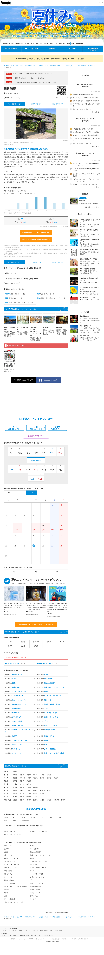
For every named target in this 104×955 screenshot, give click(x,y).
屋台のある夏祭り (36, 852)
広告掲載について (66, 939)
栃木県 (23, 646)
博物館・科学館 (35, 890)
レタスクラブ (5, 935)
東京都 (23, 642)
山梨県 (15, 781)
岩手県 (29, 775)
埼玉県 (62, 642)
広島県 (15, 794)
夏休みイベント (9, 846)
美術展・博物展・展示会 (38, 868)
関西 (60, 43)
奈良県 (35, 790)
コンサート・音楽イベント (38, 861)
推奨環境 (31, 939)
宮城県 (15, 775)
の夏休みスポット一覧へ (15, 294)
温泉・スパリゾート (12, 97)
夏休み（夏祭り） (44, 930)
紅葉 (51, 930)
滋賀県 (49, 790)
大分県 (42, 800)
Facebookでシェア (50, 380)
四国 (72, 43)
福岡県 (15, 800)
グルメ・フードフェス (11, 858)
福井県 (29, 784)
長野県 (22, 781)
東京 (41, 43)
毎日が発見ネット (48, 935)
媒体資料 (58, 939)
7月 (36, 572)
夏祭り (53, 48)
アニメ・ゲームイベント (11, 864)
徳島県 (29, 797)
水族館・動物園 (9, 880)
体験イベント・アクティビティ (40, 855)
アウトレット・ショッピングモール (15, 886)
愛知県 (15, 787)
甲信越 (46, 43)
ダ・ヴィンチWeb (14, 935)
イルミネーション (58, 930)
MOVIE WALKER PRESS (36, 935)
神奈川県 (7, 93)
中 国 (6, 794)
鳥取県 (35, 794)
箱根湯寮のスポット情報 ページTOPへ (57, 912)
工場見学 (6, 890)
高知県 (35, 797)
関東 (37, 43)
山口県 (29, 794)
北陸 (55, 43)
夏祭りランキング (9, 831)
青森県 (22, 775)
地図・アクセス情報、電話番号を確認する (36, 240)
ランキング (15, 663)
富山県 (22, 784)
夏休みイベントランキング (38, 831)
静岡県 (35, 787)
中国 (68, 43)
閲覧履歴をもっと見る (92, 207)
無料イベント (8, 855)
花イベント (33, 864)
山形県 (42, 775)
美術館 (6, 893)
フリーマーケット (9, 861)
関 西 (6, 790)
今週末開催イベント (93, 49)
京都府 (22, 790)
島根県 (42, 794)
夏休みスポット (9, 874)
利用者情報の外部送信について (85, 939)
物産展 (32, 858)
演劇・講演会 (8, 871)
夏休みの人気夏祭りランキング (16, 657)
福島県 (49, 775)
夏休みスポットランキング (12, 834)
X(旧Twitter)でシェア (25, 380)
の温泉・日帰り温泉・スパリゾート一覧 (51, 298)
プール (73, 48)
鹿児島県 (56, 800)
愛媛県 (22, 797)
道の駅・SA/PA (35, 893)
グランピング (8, 877)
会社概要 (74, 939)
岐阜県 (22, 787)
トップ (14, 104)
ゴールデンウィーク (28, 930)
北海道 (27, 43)
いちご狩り (14, 930)
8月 (57, 572)
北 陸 (6, 784)
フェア (32, 871)
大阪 (64, 43)
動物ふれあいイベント (11, 868)
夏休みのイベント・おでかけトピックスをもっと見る (36, 625)
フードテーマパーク (36, 899)
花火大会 (36, 930)
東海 (51, 43)
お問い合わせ (38, 939)
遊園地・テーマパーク (37, 877)
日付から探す (12, 48)
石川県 (15, 784)
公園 (5, 896)
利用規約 (13, 939)
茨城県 (36, 646)
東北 (32, 43)
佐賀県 (22, 800)
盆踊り (6, 852)
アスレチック (34, 896)
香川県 (15, 797)
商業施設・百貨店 (36, 886)
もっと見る (95, 112)
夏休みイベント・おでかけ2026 (13, 43)
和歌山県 (43, 790)
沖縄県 (63, 800)
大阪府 (15, 790)
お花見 (20, 930)
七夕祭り (6, 849)
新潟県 (29, 781)
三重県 (29, 787)
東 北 (6, 775)
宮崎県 (49, 800)
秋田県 (35, 775)
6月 (14, 572)
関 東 (6, 778)
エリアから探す (32, 48)
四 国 (6, 797)
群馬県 (10, 646)
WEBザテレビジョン (24, 935)
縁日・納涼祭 (34, 849)
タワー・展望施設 (9, 899)
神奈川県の (13, 674)
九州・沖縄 (79, 43)
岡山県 (22, 794)
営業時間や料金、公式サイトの (35, 233)
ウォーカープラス (6, 930)
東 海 (6, 787)
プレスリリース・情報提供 (48, 939)
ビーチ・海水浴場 (9, 883)
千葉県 (49, 642)
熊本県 (35, 800)
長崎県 (29, 800)
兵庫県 (29, 790)
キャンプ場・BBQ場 (36, 874)
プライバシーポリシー (22, 939)
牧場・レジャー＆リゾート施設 (14, 902)
